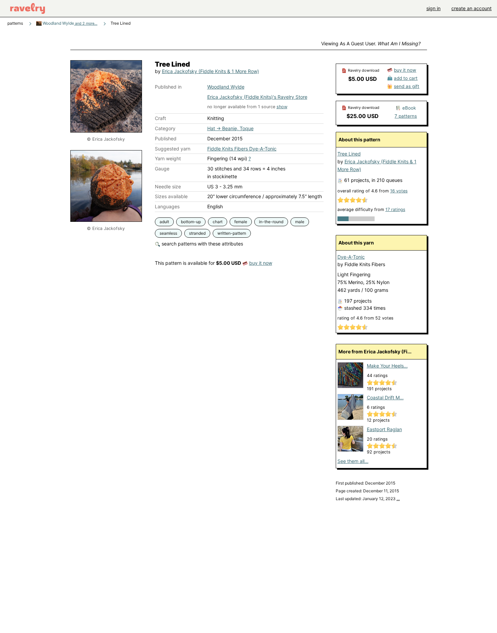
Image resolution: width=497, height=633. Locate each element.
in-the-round (271, 221)
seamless (168, 233)
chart (217, 221)
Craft (160, 118)
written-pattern (231, 233)
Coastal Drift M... (385, 397)
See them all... (353, 461)
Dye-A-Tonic (351, 257)
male (299, 221)
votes (399, 190)
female (240, 221)
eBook (409, 108)
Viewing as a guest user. (371, 43)
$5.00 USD (362, 78)
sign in (433, 8)
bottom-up (191, 221)
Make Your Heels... (387, 366)
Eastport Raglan (384, 429)
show (282, 106)
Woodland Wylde (69, 23)
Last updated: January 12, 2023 (368, 498)
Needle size (168, 186)
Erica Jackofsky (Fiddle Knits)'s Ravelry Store (257, 97)
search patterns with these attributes (201, 244)
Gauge (162, 168)
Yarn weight (168, 158)
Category (165, 128)
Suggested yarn (172, 148)
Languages (167, 206)
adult (164, 221)
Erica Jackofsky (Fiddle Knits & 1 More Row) (210, 71)
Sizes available (171, 196)
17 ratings (395, 209)
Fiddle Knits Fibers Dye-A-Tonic (242, 148)
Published (165, 138)
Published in (168, 87)
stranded (197, 233)
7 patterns (406, 116)
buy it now (260, 263)
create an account (471, 8)
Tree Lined (349, 154)
